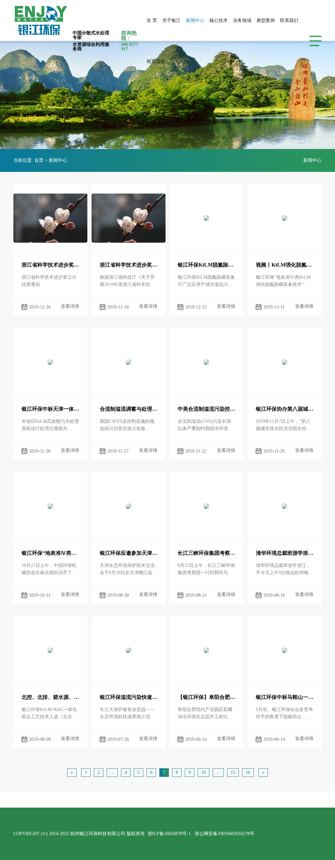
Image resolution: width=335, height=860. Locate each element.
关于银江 (171, 20)
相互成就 (156, 61)
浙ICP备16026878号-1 (169, 833)
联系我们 (289, 20)
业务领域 (242, 20)
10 (203, 772)
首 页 (152, 20)
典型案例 (265, 20)
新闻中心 (195, 20)
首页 (39, 160)
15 (233, 772)
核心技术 (218, 20)
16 (248, 772)
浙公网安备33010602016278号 (224, 833)
